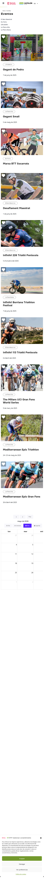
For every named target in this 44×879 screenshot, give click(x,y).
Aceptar (22, 859)
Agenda (38, 526)
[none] (35, 3)
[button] (41, 838)
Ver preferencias (22, 870)
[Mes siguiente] (23, 517)
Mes (28, 526)
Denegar (22, 864)
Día (9, 526)
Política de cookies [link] (21, 874)
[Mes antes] (16, 517)
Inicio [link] (4, 11)
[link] (7, 838)
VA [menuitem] (35, 4)
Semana (18, 526)
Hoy (30, 517)
